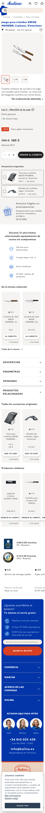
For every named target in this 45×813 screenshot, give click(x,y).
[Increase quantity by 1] (13, 154)
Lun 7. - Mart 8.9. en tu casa (16, 110)
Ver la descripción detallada (26, 99)
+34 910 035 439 (23, 739)
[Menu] (3, 3)
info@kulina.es (22, 749)
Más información (13, 796)
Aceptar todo (22, 806)
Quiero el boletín (22, 651)
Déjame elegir (11, 798)
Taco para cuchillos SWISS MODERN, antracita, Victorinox (28, 175)
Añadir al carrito (31, 155)
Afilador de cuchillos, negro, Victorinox (28, 190)
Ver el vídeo (21, 219)
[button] (11, 517)
